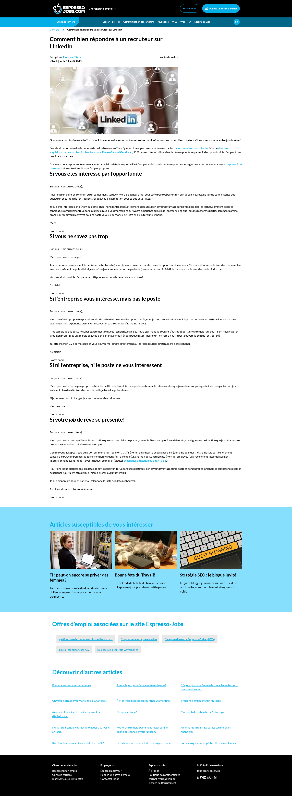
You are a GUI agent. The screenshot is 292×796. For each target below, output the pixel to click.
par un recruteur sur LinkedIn (191, 148)
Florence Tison (72, 57)
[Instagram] (208, 777)
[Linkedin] (204, 777)
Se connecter (190, 8)
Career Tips (109, 21)
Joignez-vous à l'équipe (162, 778)
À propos (154, 770)
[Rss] (215, 777)
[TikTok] (211, 777)
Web (182, 21)
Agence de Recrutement (162, 782)
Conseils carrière (62, 774)
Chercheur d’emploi (101, 8)
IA (190, 21)
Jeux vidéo (163, 21)
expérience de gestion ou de (145, 460)
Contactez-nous (109, 778)
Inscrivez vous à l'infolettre (67, 778)
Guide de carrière (66, 21)
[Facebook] (201, 777)
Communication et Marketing (138, 21)
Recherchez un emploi (65, 770)
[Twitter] (198, 777)
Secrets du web (202, 21)
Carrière (54, 29)
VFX (174, 21)
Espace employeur (110, 770)
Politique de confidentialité (164, 774)
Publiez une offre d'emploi (223, 8)
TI (119, 21)
